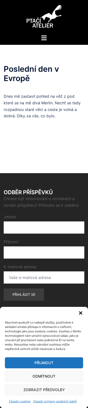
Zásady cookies (20, 401)
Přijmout (44, 362)
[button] (80, 313)
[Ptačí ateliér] (44, 16)
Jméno (10, 216)
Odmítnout (44, 376)
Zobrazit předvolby (44, 389)
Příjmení (11, 241)
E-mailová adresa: (20, 266)
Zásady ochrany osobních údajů (55, 401)
